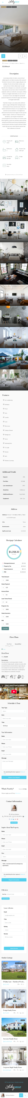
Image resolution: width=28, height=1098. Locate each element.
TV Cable (7, 447)
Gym (6, 413)
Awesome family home (10, 1039)
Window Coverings (9, 460)
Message (4, 758)
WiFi (6, 456)
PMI (3, 620)
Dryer (6, 408)
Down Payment (6, 584)
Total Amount (5, 576)
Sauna (6, 439)
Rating (5, 926)
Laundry (7, 417)
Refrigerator (8, 434)
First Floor (9, 644)
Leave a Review (5, 898)
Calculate (5, 628)
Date (3, 715)
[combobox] (14, 711)
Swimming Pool (8, 443)
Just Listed (22, 963)
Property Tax (5, 606)
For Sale (17, 963)
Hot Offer (15, 60)
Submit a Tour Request (14, 777)
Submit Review (14, 948)
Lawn (6, 421)
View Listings (14, 822)
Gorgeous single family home (12, 1067)
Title (5, 919)
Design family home (9, 1010)
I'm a (3, 853)
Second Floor (18, 644)
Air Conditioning (8, 400)
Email (3, 750)
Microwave (7, 426)
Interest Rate (5, 591)
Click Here (18, 793)
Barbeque (7, 404)
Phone (3, 743)
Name (3, 736)
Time (3, 722)
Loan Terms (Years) (7, 598)
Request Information (14, 880)
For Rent (10, 60)
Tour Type (4, 707)
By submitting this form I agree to (14, 772)
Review (6, 933)
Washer (7, 452)
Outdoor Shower (9, 430)
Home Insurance (6, 613)
